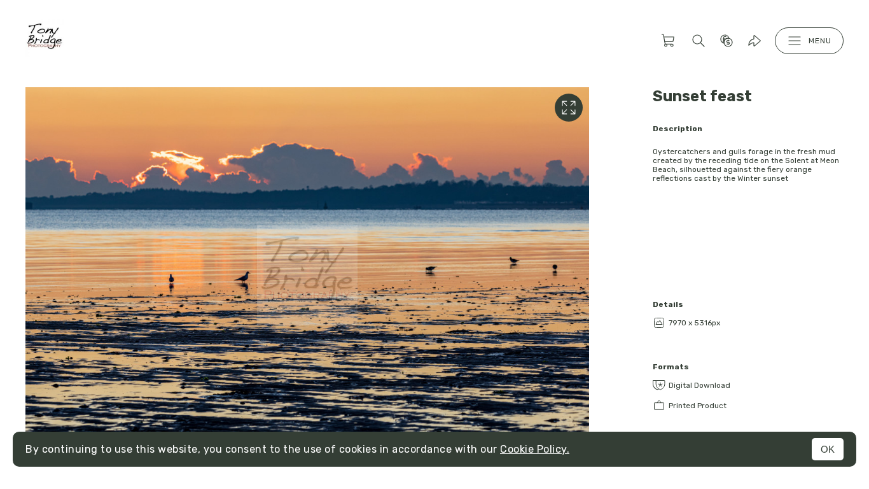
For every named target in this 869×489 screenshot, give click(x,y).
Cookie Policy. (534, 449)
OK (828, 449)
